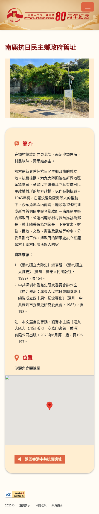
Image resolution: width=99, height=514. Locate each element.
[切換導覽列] (87, 7)
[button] (49, 406)
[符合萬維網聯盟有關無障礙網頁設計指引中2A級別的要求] (15, 494)
